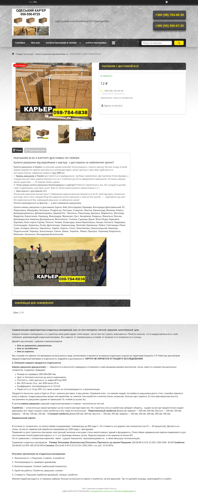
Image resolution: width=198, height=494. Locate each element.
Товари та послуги (24, 54)
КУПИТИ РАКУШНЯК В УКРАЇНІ (61, 43)
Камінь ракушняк (25, 176)
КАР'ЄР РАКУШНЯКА (96, 43)
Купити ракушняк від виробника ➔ (52, 54)
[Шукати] (179, 43)
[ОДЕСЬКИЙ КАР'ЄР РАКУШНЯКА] (31, 21)
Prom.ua (113, 489)
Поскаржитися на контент (101, 491)
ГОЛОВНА (20, 43)
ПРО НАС (35, 43)
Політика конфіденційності (125, 491)
